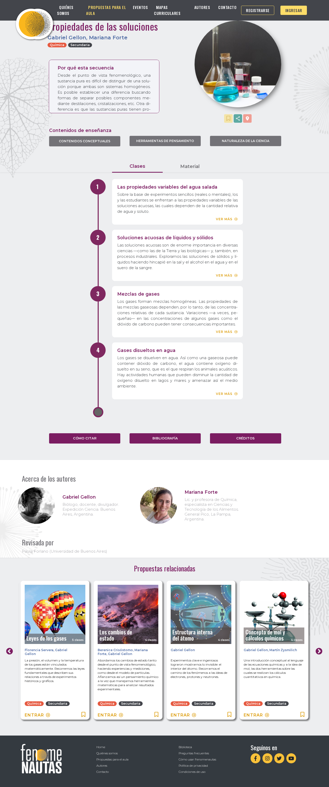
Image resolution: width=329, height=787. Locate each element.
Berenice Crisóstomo (115, 650)
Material (190, 166)
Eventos (140, 7)
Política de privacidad (193, 765)
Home (100, 747)
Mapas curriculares (167, 10)
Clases (137, 166)
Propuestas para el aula (112, 759)
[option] (55, 651)
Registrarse (258, 10)
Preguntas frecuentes (194, 753)
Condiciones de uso (192, 772)
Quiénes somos (107, 753)
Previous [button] (8, 650)
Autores (202, 7)
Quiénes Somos (65, 10)
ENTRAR (34, 715)
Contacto (227, 7)
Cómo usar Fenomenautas (197, 759)
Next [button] (317, 650)
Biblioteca (185, 747)
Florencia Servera (39, 650)
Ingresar (293, 10)
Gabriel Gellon (120, 654)
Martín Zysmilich (283, 650)
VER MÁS (224, 219)
